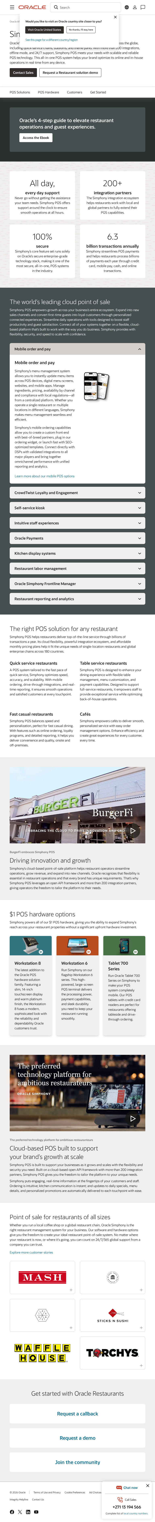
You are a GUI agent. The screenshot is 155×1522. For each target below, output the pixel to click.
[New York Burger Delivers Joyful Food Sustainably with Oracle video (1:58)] (112, 1277)
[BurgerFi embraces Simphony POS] (77, 805)
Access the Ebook (36, 137)
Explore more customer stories (31, 1252)
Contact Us (38, 1499)
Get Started (98, 92)
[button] (12, 7)
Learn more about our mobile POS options (44, 476)
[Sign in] (134, 7)
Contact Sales (23, 72)
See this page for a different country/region (51, 40)
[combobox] (85, 7)
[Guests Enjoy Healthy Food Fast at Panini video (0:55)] (42, 1315)
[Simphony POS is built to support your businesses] (77, 1093)
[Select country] (126, 7)
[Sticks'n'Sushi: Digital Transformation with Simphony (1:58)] (112, 1315)
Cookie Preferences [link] (75, 1492)
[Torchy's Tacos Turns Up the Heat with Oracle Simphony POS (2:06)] (112, 1353)
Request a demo (77, 1438)
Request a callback (77, 1413)
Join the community (77, 1462)
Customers (74, 92)
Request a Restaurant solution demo (70, 72)
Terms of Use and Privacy (47, 1492)
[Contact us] (142, 7)
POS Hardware (48, 92)
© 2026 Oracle (17, 1492)
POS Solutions (20, 92)
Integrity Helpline (19, 1499)
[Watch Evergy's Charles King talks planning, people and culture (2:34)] (42, 1277)
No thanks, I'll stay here (81, 29)
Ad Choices (95, 1492)
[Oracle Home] (32, 7)
